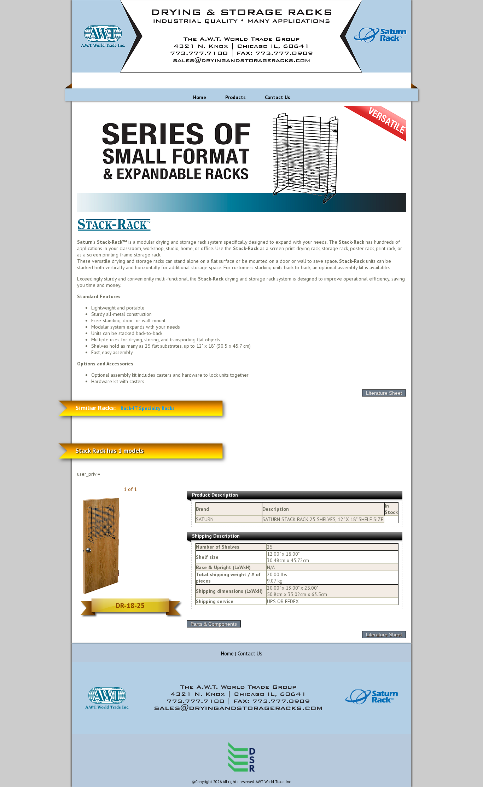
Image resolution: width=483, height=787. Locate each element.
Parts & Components (214, 624)
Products (235, 97)
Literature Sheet (384, 393)
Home (199, 97)
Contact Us (277, 97)
